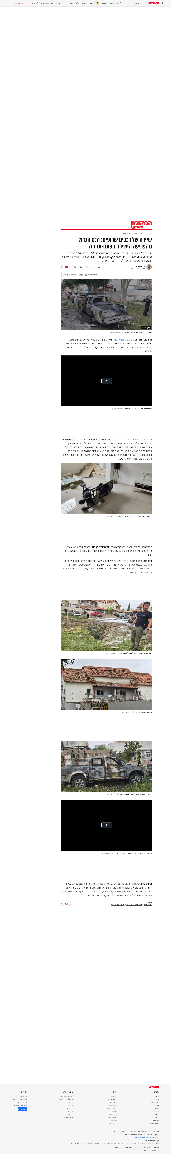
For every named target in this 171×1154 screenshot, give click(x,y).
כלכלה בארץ (155, 1102)
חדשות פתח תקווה (130, 233)
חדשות (136, 3)
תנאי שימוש (23, 1096)
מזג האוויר (156, 1121)
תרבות (104, 3)
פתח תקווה (148, 905)
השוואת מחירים (69, 1117)
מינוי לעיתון (113, 1114)
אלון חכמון (140, 266)
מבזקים (156, 1099)
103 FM (71, 1105)
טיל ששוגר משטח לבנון (123, 339)
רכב (64, 3)
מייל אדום (113, 1102)
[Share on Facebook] (93, 267)
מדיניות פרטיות (22, 1102)
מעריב (150, 233)
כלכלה (119, 3)
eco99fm (70, 1108)
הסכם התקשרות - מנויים (19, 1099)
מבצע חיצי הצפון (117, 905)
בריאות (84, 3)
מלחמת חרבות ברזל (134, 905)
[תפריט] (162, 3)
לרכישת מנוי (18, 3)
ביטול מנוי (113, 1124)
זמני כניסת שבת (47, 3)
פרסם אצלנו (112, 1099)
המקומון (142, 233)
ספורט (112, 3)
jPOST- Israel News (66, 1099)
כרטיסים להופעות (153, 1124)
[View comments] (66, 267)
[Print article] (75, 267)
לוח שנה (35, 3)
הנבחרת (128, 3)
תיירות (58, 3)
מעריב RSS (113, 1105)
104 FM (71, 1111)
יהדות (157, 1117)
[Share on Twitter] (87, 267)
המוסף (114, 1111)
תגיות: (149, 903)
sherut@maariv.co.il (142, 1137)
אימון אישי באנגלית (67, 1096)
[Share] (99, 267)
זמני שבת (70, 1114)
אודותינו (114, 1121)
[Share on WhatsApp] (81, 267)
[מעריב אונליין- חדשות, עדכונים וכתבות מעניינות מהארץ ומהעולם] (153, 3)
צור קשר (114, 1096)
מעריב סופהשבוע (111, 1108)
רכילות (92, 3)
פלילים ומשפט (74, 3)
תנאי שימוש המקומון (20, 1105)
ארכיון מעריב (112, 1117)
